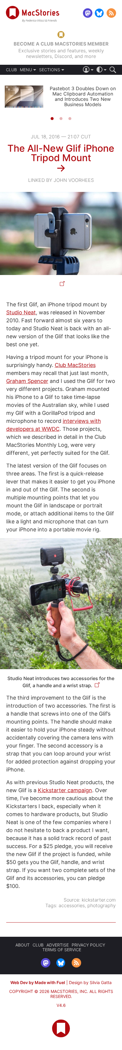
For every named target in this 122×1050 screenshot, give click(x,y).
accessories (72, 905)
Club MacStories (75, 365)
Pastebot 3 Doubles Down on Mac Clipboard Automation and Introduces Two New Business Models (83, 96)
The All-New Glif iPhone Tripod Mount (60, 153)
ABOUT (22, 944)
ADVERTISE (57, 944)
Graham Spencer (27, 381)
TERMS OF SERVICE (61, 949)
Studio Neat (21, 312)
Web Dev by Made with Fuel (37, 982)
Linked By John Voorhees (61, 180)
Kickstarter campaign (65, 790)
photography (101, 905)
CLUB (11, 70)
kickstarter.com (99, 900)
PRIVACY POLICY (88, 944)
